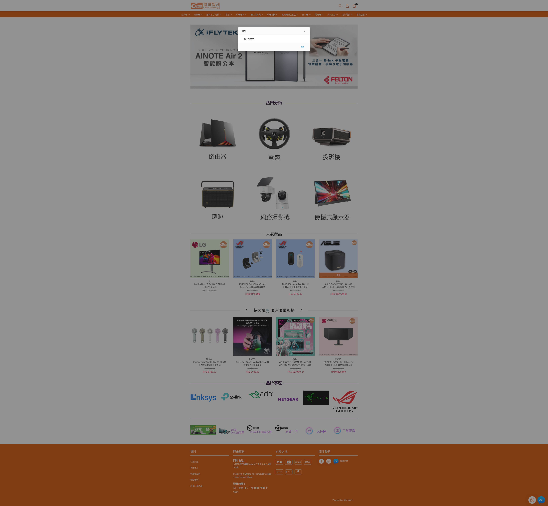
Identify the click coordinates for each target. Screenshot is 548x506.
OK (302, 47)
